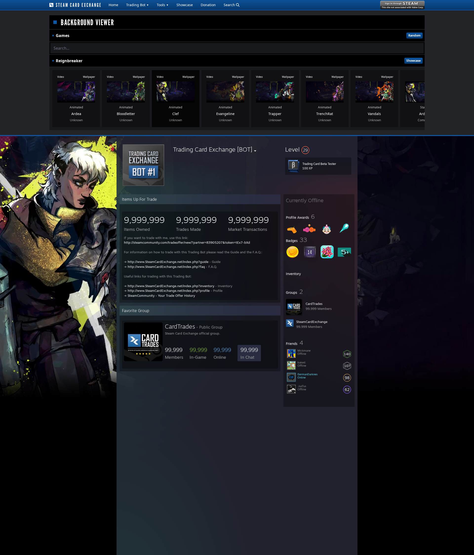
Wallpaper (89, 77)
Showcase (185, 4)
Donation (208, 4)
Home (113, 4)
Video (60, 77)
